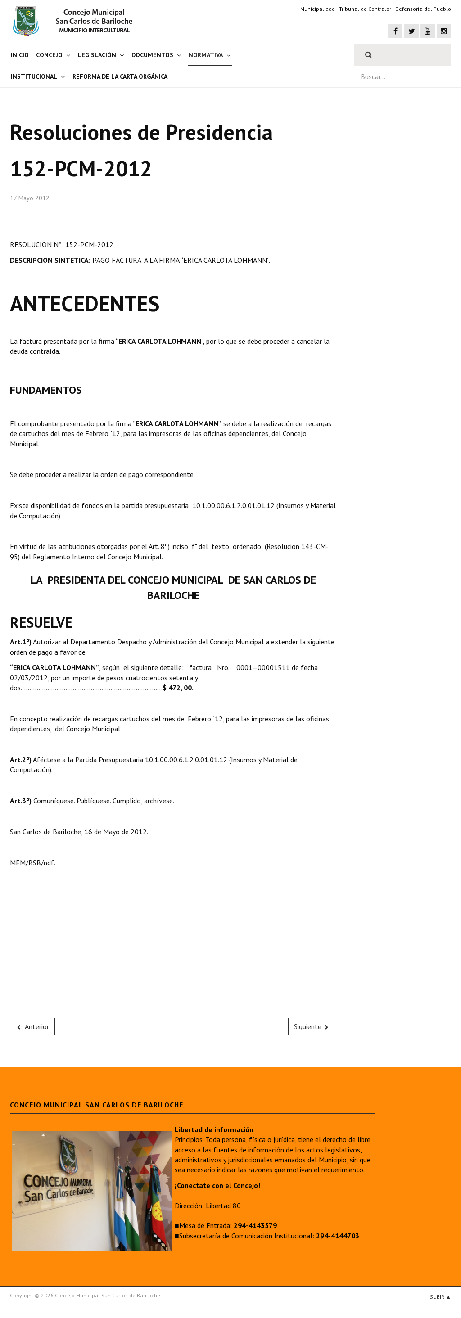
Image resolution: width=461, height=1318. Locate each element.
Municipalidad (317, 8)
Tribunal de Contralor (365, 8)
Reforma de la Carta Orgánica (119, 76)
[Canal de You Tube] (427, 31)
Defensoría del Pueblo (423, 8)
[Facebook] (395, 31)
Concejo (49, 55)
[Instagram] (444, 31)
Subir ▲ (440, 1296)
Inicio (20, 55)
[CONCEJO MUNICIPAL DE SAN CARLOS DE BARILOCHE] (75, 21)
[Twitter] (411, 31)
